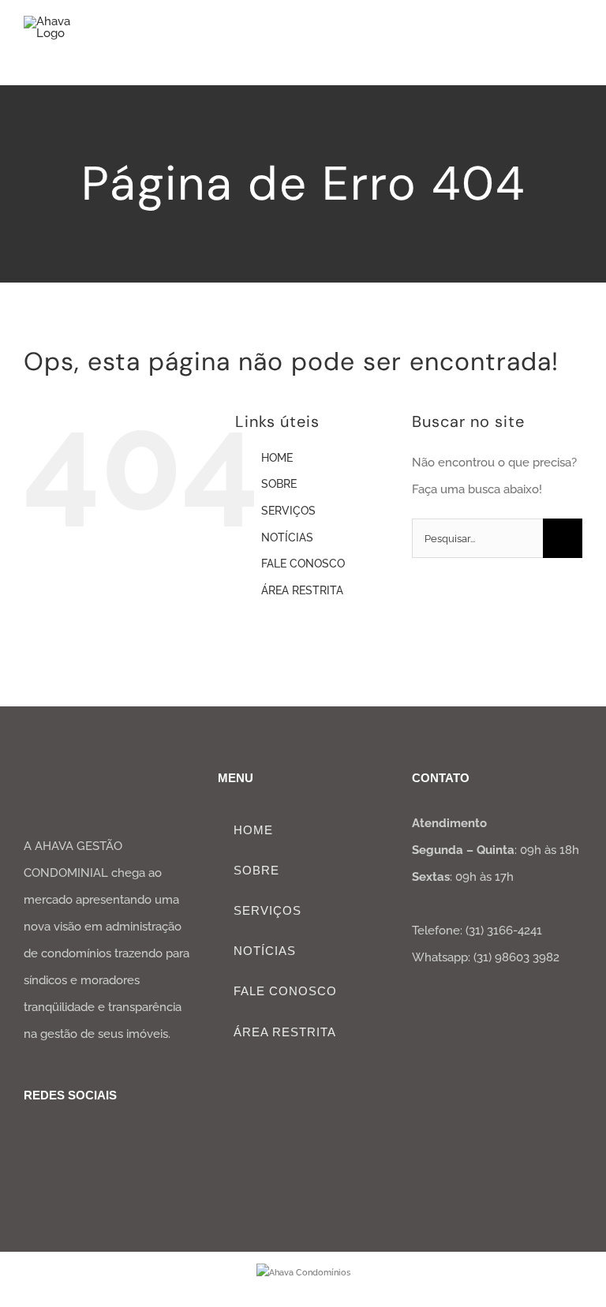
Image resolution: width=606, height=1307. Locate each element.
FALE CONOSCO (303, 563)
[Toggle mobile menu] (576, 44)
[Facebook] (30, 1138)
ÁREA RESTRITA (302, 590)
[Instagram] (54, 1138)
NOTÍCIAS (287, 537)
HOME (277, 457)
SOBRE (279, 483)
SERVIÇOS (288, 510)
